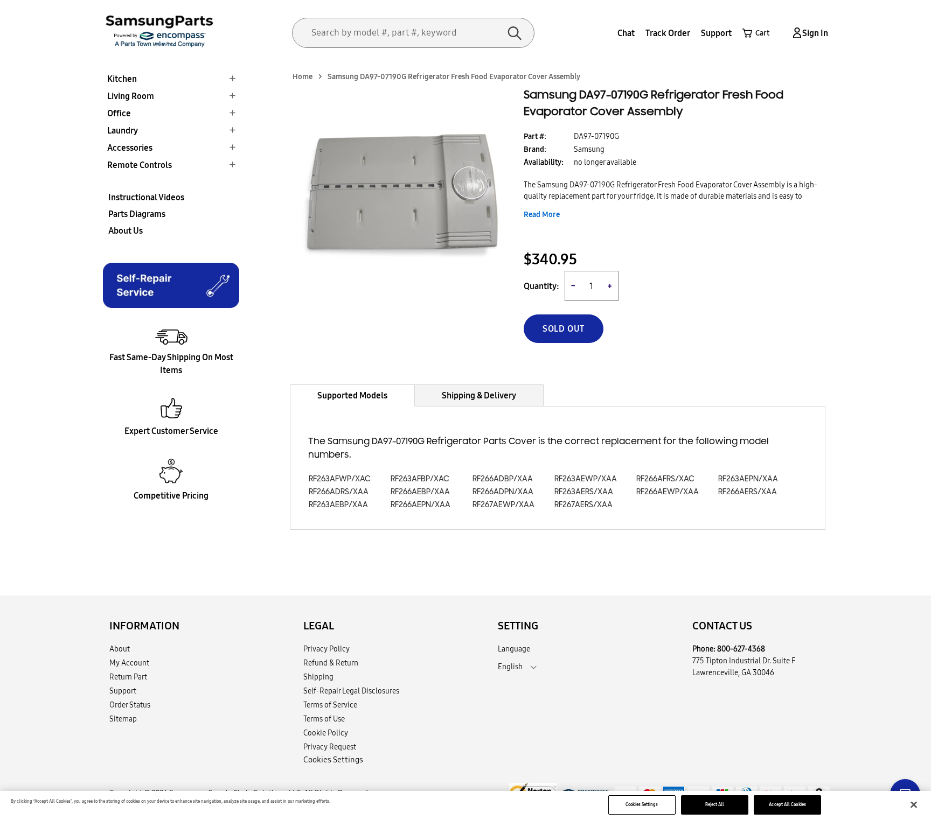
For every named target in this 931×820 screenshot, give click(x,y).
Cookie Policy (325, 732)
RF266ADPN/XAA (503, 491)
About (119, 648)
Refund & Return (330, 662)
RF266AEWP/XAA (667, 491)
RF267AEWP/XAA (503, 504)
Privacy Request (329, 746)
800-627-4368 (741, 648)
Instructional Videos (146, 197)
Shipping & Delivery (479, 395)
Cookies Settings (642, 804)
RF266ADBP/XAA (503, 478)
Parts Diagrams (136, 214)
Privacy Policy (326, 648)
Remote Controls (139, 165)
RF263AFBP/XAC (420, 478)
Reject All (715, 804)
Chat (626, 33)
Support (716, 33)
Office (119, 113)
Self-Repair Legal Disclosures (351, 690)
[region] (465, 805)
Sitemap (123, 718)
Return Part (128, 676)
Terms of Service (330, 704)
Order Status (129, 704)
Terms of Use (324, 718)
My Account (129, 662)
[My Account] (795, 33)
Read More (542, 214)
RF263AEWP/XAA (585, 478)
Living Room (130, 96)
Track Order (667, 33)
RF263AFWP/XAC (340, 478)
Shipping (318, 676)
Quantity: (541, 286)
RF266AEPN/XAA (420, 504)
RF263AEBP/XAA (338, 504)
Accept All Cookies (787, 804)
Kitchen (122, 79)
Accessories (129, 147)
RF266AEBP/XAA (420, 491)
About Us (125, 230)
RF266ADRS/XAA (339, 491)
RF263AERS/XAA (583, 491)
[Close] (914, 805)
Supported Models (352, 395)
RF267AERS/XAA (583, 504)
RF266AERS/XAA (747, 491)
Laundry (122, 130)
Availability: (544, 162)
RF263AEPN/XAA (748, 478)
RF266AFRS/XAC (665, 478)
